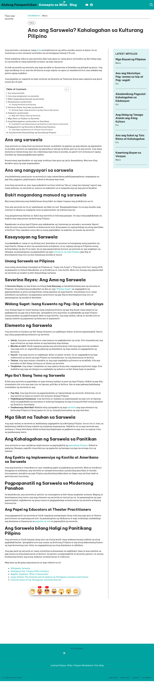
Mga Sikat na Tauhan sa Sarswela (23, 118)
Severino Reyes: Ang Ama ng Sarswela (25, 107)
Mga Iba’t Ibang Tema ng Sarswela (26, 115)
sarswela (71, 407)
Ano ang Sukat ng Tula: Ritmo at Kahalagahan (130, 137)
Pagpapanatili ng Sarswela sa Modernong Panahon (31, 127)
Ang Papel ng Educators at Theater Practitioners (32, 130)
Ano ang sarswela (16, 93)
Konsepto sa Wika (53, 5)
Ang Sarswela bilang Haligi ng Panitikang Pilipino (32, 132)
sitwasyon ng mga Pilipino (66, 252)
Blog (73, 5)
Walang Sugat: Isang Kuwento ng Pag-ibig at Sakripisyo (35, 110)
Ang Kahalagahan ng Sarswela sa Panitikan (28, 121)
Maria (44, 16)
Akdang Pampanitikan (19, 5)
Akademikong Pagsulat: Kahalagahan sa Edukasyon (131, 97)
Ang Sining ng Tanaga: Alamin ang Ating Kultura (130, 118)
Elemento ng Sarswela (18, 113)
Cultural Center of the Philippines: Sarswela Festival (36, 580)
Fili (117, 84)
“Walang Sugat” (63, 289)
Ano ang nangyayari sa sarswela (23, 96)
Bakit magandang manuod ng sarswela (26, 99)
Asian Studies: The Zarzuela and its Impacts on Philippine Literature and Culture (49, 577)
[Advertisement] (27, 623)
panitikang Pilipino (78, 445)
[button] (151, 5)
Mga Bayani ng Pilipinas (131, 59)
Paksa (31, 23)
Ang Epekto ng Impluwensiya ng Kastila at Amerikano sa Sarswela (40, 124)
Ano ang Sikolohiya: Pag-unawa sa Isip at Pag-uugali (129, 77)
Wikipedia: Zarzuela (20, 568)
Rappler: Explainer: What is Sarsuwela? (29, 574)
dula (39, 50)
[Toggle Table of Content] (65, 89)
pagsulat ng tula (43, 521)
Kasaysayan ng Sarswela (20, 102)
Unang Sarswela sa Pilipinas (24, 104)
